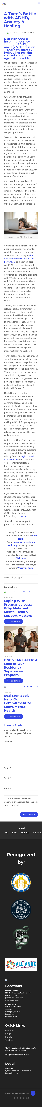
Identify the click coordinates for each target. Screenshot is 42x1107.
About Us (9, 1030)
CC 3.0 (16, 1073)
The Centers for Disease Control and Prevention (19, 259)
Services (9, 1040)
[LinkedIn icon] (24, 1098)
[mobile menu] (39, 3)
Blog (14, 832)
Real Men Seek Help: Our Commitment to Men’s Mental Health (17, 703)
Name (7, 768)
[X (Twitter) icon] (17, 1098)
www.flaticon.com (23, 1071)
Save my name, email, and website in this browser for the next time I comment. (21, 802)
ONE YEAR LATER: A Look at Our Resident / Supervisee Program (20, 667)
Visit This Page (25, 568)
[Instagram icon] (27, 1098)
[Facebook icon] (14, 1098)
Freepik (10, 1071)
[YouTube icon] (21, 1098)
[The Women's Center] (4, 3)
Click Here (21, 558)
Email (7, 778)
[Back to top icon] (33, 1093)
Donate (25, 832)
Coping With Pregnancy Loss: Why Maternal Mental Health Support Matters (18, 608)
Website (8, 788)
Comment (9, 741)
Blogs (8, 1033)
